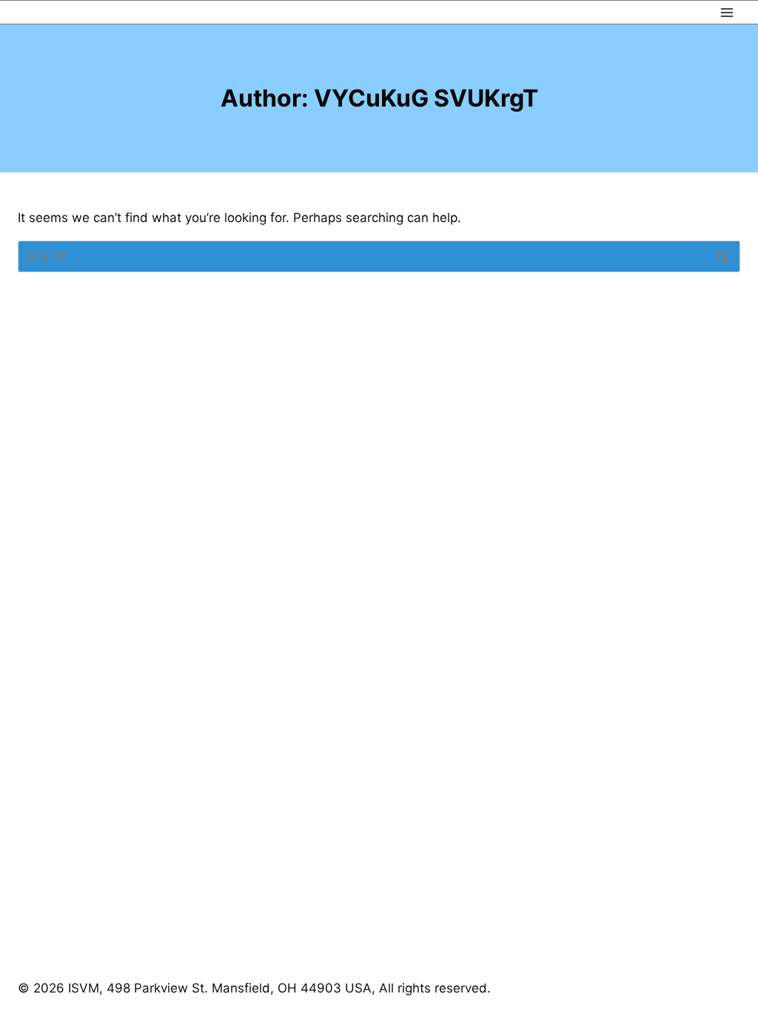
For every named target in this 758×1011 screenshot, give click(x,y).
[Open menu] (726, 12)
